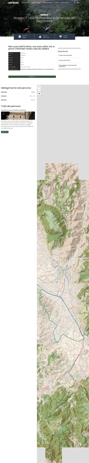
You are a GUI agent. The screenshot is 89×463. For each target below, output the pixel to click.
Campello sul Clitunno (31, 69)
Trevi (44, 69)
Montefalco (23, 69)
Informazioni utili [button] (47, 2)
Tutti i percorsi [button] (25, 2)
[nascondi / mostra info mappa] (38, 338)
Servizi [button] (38, 2)
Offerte (57, 2)
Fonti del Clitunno (50, 69)
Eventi (33, 2)
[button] (78, 2)
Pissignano (39, 69)
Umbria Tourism (64, 2)
